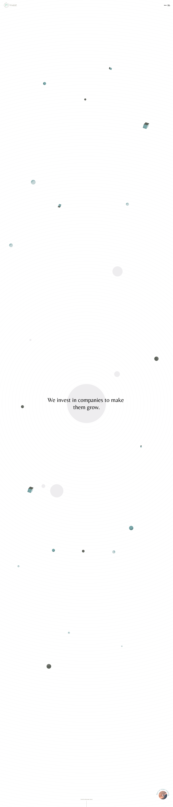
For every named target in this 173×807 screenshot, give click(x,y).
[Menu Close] (170, 5)
